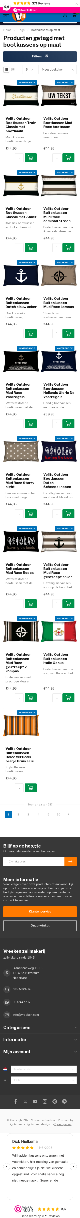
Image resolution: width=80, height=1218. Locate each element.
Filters (37, 56)
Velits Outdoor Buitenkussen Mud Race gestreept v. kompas (18, 663)
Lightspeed (16, 1124)
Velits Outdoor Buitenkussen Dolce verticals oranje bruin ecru (20, 755)
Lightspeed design (38, 1124)
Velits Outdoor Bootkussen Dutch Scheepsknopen (57, 481)
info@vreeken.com (26, 1015)
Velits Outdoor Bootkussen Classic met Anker (21, 213)
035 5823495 (22, 989)
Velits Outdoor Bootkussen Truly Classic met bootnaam (21, 125)
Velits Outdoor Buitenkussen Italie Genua (56, 659)
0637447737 (21, 1002)
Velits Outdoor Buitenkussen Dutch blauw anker (21, 303)
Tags (21, 30)
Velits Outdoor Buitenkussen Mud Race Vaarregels (18, 390)
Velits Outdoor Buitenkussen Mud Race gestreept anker (57, 571)
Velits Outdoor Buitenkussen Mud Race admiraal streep (57, 215)
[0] (74, 14)
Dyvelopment (63, 1124)
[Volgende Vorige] (68, 814)
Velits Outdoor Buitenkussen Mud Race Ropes (20, 569)
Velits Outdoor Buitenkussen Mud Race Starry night (20, 481)
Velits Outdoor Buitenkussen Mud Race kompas (58, 303)
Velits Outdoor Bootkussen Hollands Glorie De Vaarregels (58, 390)
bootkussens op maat (45, 30)
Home (7, 30)
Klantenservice (40, 911)
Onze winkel (40, 925)
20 (58, 814)
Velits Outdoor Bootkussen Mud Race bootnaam (57, 123)
